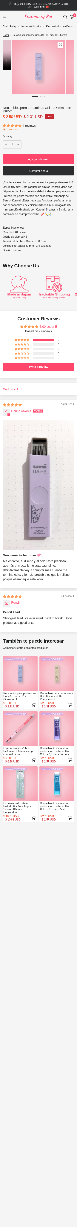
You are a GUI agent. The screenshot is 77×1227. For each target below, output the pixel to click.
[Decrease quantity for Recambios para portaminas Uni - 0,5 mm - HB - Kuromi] (6, 144)
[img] (12, 405)
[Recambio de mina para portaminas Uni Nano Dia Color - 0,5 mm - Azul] (56, 783)
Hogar (6, 35)
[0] (71, 17)
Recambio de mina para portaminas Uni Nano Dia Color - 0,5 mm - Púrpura (54, 750)
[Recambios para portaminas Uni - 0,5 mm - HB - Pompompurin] (56, 673)
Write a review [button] (38, 366)
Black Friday (9, 26)
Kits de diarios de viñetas (59, 26)
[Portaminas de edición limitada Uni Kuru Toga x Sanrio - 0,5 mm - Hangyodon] (20, 783)
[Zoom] (60, 45)
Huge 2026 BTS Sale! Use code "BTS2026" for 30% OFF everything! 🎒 (41, 5)
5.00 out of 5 (48, 326)
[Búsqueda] (65, 17)
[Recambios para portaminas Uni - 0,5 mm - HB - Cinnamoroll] (20, 673)
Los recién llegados (31, 26)
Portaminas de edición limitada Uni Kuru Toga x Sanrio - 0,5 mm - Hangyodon (17, 807)
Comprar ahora (38, 170)
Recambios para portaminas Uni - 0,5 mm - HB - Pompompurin (56, 696)
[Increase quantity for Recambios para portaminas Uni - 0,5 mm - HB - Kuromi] (18, 144)
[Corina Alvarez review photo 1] (38, 485)
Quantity (7, 136)
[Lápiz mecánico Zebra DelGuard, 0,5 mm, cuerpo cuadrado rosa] (20, 728)
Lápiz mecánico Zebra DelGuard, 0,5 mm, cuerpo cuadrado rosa (18, 750)
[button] (12, 126)
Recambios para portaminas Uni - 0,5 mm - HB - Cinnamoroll (19, 696)
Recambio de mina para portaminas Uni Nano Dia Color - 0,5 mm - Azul (54, 806)
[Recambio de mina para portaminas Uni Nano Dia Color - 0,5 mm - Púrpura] (56, 728)
